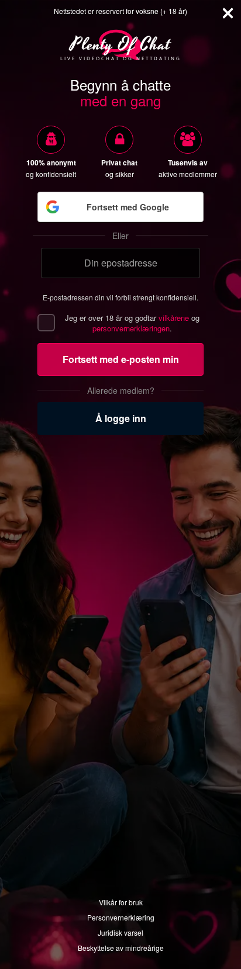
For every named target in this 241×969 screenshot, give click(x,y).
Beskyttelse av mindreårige (121, 948)
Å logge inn (120, 418)
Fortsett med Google (128, 207)
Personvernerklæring (120, 917)
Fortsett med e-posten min (121, 359)
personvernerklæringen (131, 328)
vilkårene (174, 317)
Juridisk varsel (120, 932)
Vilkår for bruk (121, 902)
